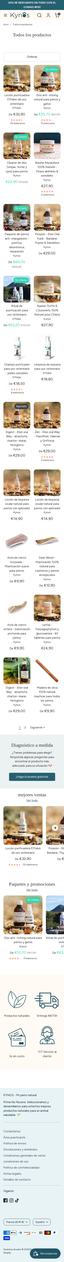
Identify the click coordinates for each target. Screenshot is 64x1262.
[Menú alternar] (5, 15)
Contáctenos (11, 1131)
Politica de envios (14, 1143)
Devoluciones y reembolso (20, 1149)
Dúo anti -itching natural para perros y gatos (47, 99)
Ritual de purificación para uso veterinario (17, 310)
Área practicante (14, 1137)
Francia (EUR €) (15, 1222)
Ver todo (32, 800)
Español (40, 1222)
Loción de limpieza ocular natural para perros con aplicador (17, 504)
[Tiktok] (17, 1200)
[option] (21, 840)
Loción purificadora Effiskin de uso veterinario (16, 99)
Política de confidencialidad (21, 1167)
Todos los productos (22, 24)
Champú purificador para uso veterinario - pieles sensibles (17, 369)
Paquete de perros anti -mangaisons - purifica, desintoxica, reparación (17, 242)
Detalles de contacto (17, 1179)
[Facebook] (5, 1200)
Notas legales (12, 1173)
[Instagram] (11, 1200)
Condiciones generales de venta (24, 1155)
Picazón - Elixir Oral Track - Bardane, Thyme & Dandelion (47, 238)
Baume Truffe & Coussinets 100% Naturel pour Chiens (47, 310)
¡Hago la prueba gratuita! (32, 776)
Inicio (6, 24)
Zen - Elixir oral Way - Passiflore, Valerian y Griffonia (47, 436)
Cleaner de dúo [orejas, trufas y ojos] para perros (17, 167)
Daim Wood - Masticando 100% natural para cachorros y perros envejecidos (47, 566)
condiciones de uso (16, 1161)
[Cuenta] (48, 14)
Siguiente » (37, 727)
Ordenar (32, 56)
